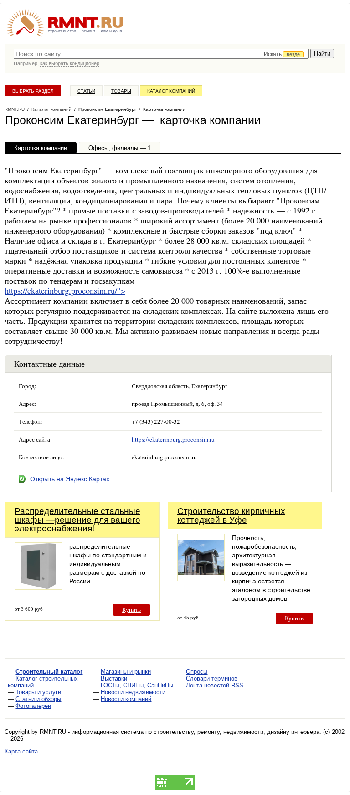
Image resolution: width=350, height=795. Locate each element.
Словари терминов (211, 678)
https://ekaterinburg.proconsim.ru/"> (65, 290)
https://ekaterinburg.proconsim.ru (173, 439)
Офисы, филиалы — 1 (119, 148)
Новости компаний (126, 699)
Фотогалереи (33, 705)
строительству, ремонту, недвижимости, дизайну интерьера (236, 731)
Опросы (196, 671)
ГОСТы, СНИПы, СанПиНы (137, 685)
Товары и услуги (38, 692)
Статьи (86, 91)
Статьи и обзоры (38, 699)
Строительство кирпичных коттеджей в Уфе (231, 515)
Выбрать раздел (33, 91)
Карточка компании (40, 148)
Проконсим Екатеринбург (107, 109)
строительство (62, 31)
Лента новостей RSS (214, 685)
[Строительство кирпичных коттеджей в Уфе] (201, 578)
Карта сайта (21, 751)
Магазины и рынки (126, 671)
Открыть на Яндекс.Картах (69, 479)
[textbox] (161, 54)
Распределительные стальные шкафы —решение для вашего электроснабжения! (77, 519)
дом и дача (111, 31)
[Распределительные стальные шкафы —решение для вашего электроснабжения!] (38, 587)
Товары (121, 91)
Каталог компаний (171, 91)
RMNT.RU (15, 109)
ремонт (88, 31)
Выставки (114, 678)
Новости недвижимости (133, 692)
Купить (131, 609)
